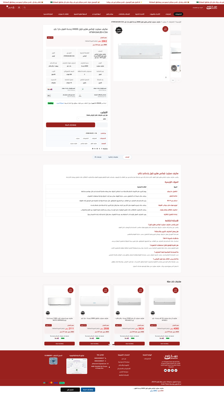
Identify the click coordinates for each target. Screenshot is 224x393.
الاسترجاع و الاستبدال (123, 368)
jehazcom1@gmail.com (99, 363)
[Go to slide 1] (114, 344)
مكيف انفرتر (94, 143)
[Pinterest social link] (97, 149)
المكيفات (171, 22)
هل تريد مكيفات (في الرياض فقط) (97, 115)
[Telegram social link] (93, 149)
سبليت (164, 22)
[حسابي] (19, 7)
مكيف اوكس (84, 143)
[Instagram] (168, 370)
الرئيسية (178, 22)
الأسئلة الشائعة (124, 375)
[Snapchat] (172, 370)
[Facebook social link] (102, 149)
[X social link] (99, 149)
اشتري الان (70, 390)
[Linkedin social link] (95, 149)
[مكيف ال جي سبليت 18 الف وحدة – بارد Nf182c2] (164, 301)
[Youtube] (165, 370)
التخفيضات (86, 138)
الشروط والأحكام (124, 365)
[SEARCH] (25, 7)
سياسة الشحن (123, 372)
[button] (173, 80)
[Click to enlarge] (166, 77)
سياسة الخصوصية (123, 362)
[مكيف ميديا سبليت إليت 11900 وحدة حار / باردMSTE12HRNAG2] (59, 301)
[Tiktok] (176, 370)
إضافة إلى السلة (70, 125)
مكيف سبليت (73, 143)
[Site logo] (211, 7)
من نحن (124, 358)
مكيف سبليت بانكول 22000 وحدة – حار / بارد (94, 318)
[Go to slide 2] (109, 344)
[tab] (127, 157)
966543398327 (99, 358)
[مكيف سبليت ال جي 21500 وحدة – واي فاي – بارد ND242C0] (129, 301)
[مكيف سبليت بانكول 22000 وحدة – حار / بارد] (94, 301)
